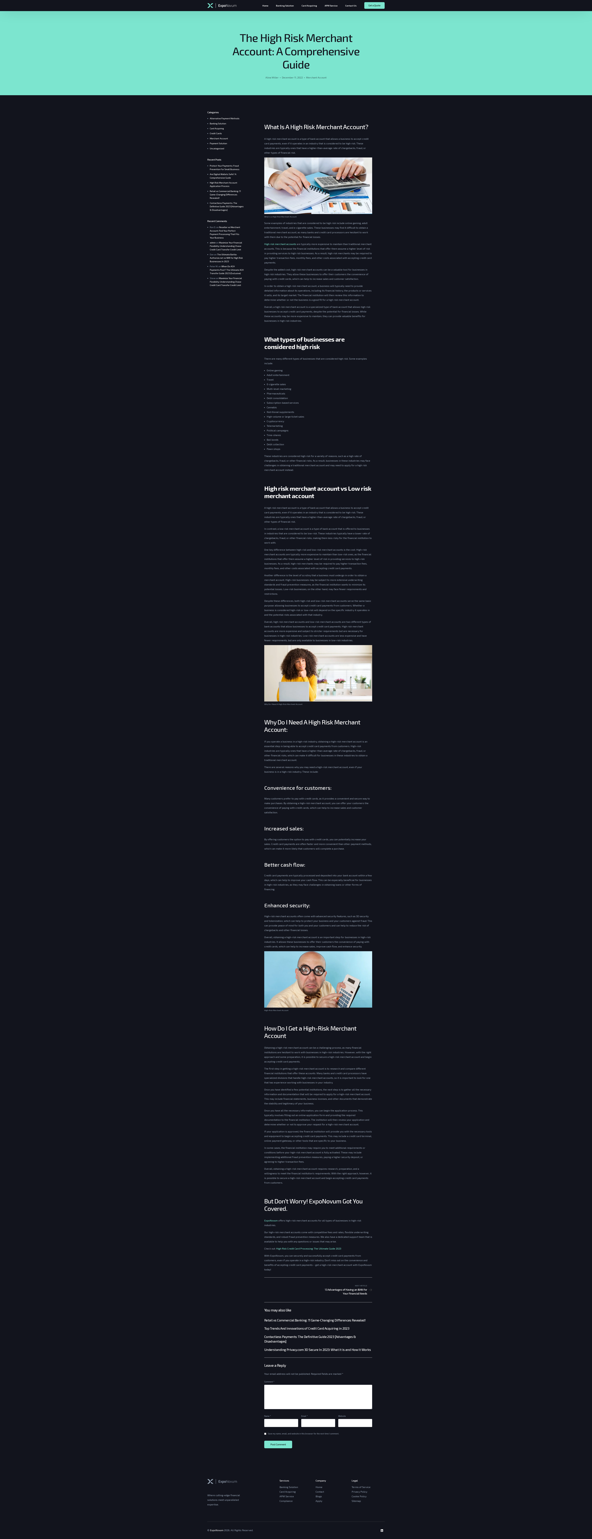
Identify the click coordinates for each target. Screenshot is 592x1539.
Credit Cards (216, 133)
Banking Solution (218, 123)
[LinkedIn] (382, 1530)
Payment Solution (218, 143)
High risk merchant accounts (280, 244)
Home (319, 1487)
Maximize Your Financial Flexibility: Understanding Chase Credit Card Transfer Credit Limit (226, 246)
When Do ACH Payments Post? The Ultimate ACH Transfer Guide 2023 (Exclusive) (227, 270)
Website (342, 1416)
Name (267, 1416)
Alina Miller (272, 77)
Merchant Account (316, 77)
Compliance (286, 1500)
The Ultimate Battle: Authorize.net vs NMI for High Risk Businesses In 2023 (226, 258)
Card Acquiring (217, 128)
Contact (320, 1491)
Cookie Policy (359, 1496)
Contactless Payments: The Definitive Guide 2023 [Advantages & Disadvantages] (227, 206)
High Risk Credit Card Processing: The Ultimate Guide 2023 (308, 1248)
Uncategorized (217, 148)
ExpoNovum (271, 1220)
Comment (269, 1381)
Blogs (319, 1496)
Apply (319, 1500)
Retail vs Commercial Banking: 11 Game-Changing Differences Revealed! (225, 194)
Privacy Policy (359, 1491)
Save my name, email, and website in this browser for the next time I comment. (303, 1433)
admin (213, 242)
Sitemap (356, 1500)
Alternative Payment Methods (224, 118)
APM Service (287, 1496)
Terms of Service (361, 1487)
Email (304, 1416)
